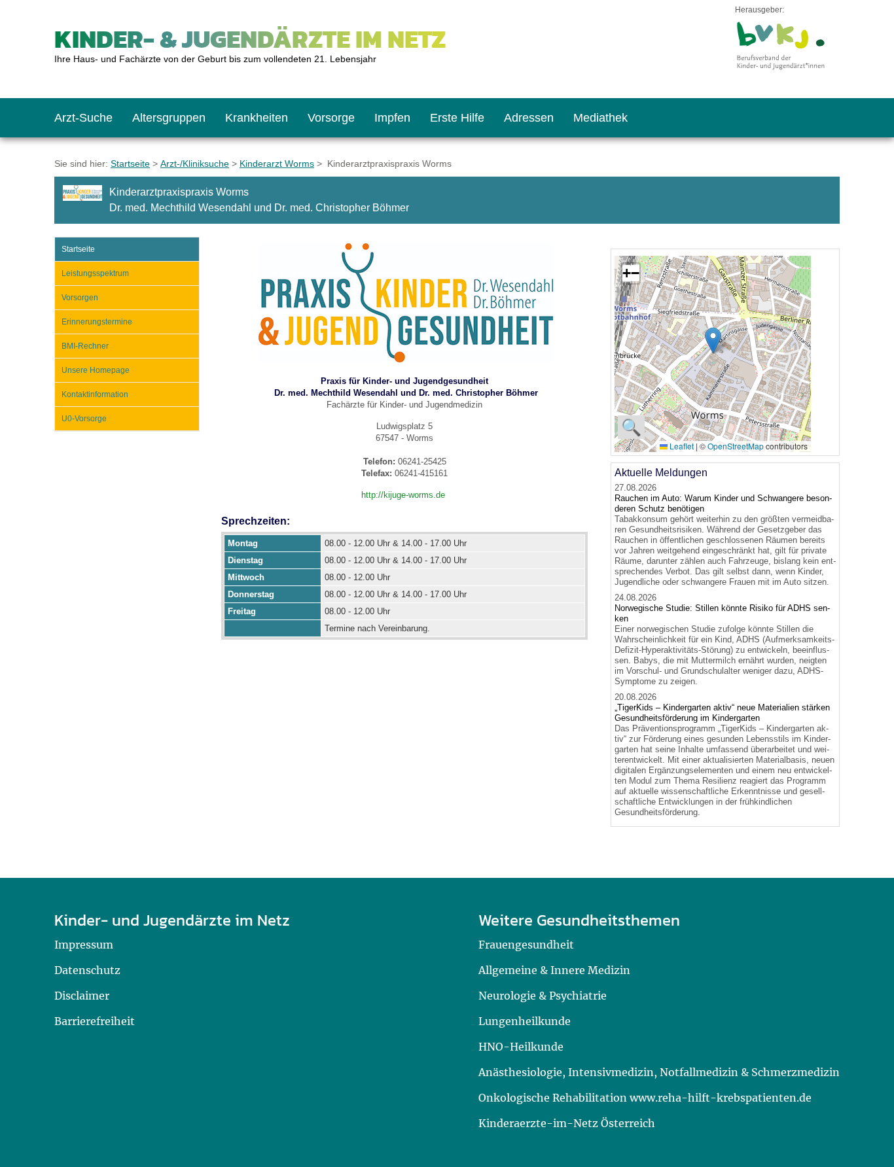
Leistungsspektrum (95, 273)
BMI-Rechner (85, 346)
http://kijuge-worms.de (403, 495)
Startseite (130, 163)
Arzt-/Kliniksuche (194, 163)
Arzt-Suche (83, 117)
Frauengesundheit (526, 944)
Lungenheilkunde (524, 1021)
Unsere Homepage (96, 370)
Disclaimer (81, 995)
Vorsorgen (80, 297)
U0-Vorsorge (84, 418)
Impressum (83, 944)
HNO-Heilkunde (520, 1046)
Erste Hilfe (457, 117)
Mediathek (600, 117)
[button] (713, 340)
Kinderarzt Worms (277, 163)
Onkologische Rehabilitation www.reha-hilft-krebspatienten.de (645, 1097)
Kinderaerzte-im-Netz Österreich (566, 1123)
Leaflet (681, 445)
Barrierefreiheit (94, 1021)
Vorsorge (331, 117)
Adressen (529, 117)
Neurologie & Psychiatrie (542, 995)
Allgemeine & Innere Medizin (554, 970)
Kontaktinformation (95, 394)
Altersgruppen (169, 117)
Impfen (392, 117)
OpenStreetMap (735, 445)
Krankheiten (256, 117)
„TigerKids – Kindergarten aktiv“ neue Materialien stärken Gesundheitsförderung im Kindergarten (722, 713)
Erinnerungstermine (97, 321)
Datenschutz (87, 970)
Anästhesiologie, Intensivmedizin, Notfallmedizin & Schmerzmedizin (659, 1072)
